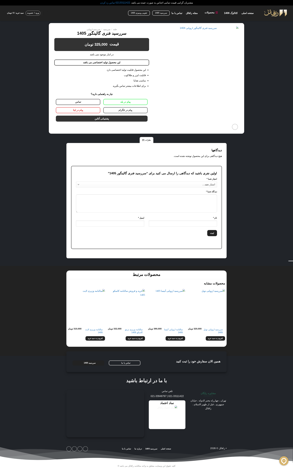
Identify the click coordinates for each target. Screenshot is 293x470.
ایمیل (141, 218)
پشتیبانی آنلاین (102, 118)
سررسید (106, 29)
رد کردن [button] (104, 2)
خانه (115, 29)
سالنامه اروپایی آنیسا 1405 (173, 331)
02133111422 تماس (119, 2)
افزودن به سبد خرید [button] (215, 338)
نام (215, 218)
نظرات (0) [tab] (146, 140)
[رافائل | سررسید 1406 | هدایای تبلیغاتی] (275, 13)
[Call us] (74, 448)
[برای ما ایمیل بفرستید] (79, 448)
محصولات (210, 12)
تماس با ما (177, 13)
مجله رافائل (192, 13)
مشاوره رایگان (208, 393)
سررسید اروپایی (93, 29)
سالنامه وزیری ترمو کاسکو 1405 (134, 331)
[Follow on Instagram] (85, 448)
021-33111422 (176, 396)
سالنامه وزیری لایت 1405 (94, 331)
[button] (45, 13)
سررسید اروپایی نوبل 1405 (213, 331)
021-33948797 (158, 396)
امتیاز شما (212, 179)
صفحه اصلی (247, 13)
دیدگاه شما (211, 191)
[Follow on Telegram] (68, 448)
